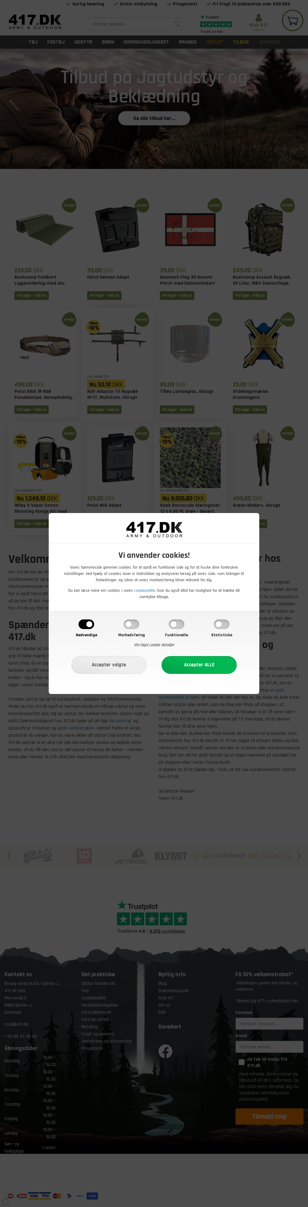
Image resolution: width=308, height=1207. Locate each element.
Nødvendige (86, 635)
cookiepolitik (144, 590)
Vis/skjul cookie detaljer (154, 645)
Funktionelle (176, 635)
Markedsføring (131, 635)
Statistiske (221, 635)
